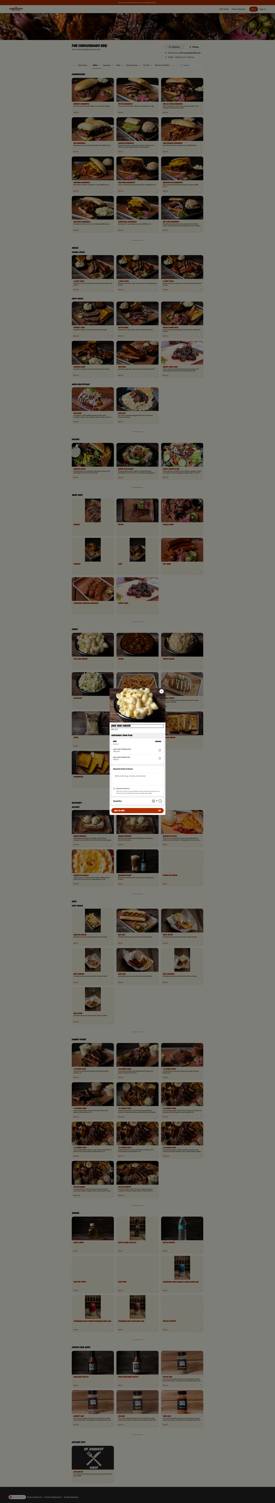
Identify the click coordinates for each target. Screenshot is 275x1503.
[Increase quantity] (160, 801)
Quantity (117, 801)
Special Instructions (123, 769)
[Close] (161, 691)
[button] (137, 705)
